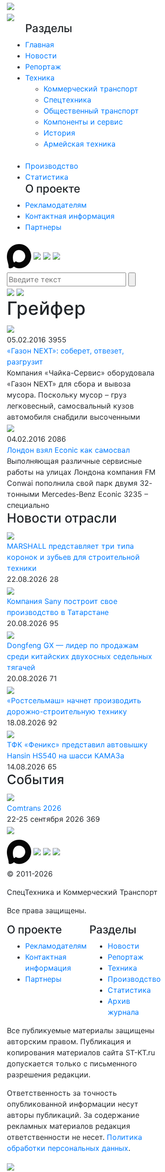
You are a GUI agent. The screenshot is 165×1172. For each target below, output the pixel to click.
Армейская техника (80, 143)
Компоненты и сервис (83, 121)
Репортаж (43, 66)
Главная (39, 44)
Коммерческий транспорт (91, 88)
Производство (51, 166)
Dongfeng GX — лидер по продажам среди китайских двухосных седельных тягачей (79, 656)
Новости (41, 55)
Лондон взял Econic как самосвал (68, 450)
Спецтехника (67, 99)
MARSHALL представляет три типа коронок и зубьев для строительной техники (73, 557)
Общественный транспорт (91, 110)
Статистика (46, 177)
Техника (40, 77)
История (59, 132)
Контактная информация (70, 216)
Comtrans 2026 (34, 808)
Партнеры (43, 227)
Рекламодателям (56, 205)
